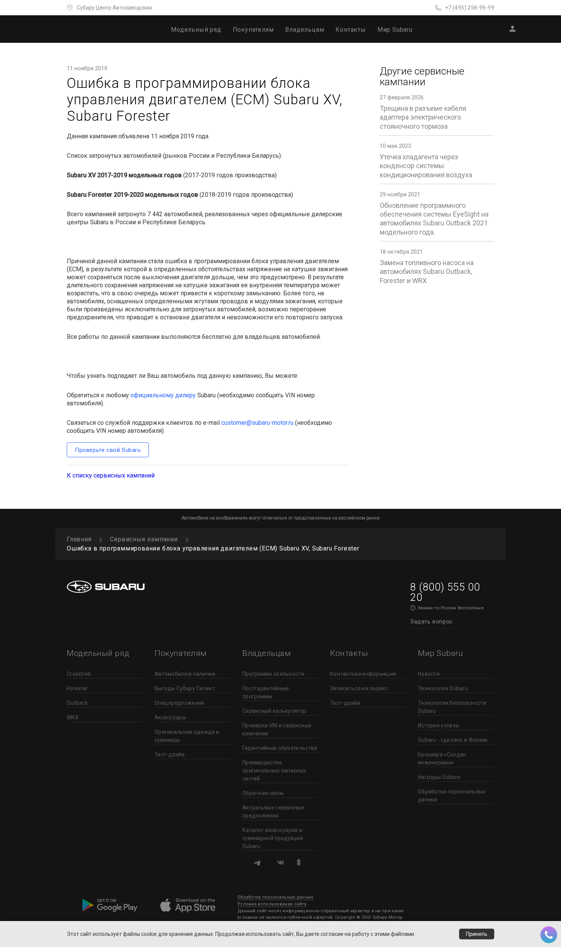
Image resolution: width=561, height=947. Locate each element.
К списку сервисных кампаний (111, 475)
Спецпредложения (180, 703)
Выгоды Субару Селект (185, 688)
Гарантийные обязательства (280, 748)
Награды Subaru (439, 777)
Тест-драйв (170, 754)
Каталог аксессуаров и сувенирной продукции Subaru (272, 838)
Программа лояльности (273, 674)
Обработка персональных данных (452, 795)
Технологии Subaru (443, 688)
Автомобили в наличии (185, 674)
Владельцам (304, 29)
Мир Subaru (395, 29)
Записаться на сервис (359, 688)
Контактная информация (363, 674)
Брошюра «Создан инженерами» (442, 758)
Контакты (350, 29)
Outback (77, 703)
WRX (73, 717)
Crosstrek (79, 674)
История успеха (438, 725)
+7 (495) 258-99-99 (469, 8)
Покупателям (253, 29)
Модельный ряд (196, 29)
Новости (429, 674)
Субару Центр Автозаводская (114, 8)
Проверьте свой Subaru (108, 450)
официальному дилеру (163, 395)
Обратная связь (263, 793)
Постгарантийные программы (265, 692)
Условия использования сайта (271, 904)
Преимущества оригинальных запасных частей (274, 770)
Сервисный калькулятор (274, 711)
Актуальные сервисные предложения (273, 812)
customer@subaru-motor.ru (257, 422)
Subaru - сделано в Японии (453, 740)
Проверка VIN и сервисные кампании (276, 729)
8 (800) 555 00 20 (445, 592)
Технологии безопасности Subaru (452, 707)
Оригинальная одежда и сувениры (187, 736)
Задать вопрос (431, 621)
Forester (77, 688)
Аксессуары (170, 717)
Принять (476, 934)
